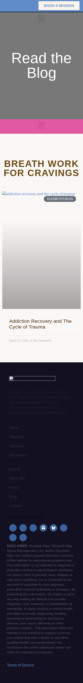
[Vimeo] (23, 537)
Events (15, 469)
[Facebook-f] (13, 528)
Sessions (16, 446)
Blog (13, 497)
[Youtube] (63, 528)
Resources (18, 455)
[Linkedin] (33, 528)
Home (14, 428)
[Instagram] (23, 528)
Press (14, 487)
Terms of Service (20, 665)
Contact (15, 506)
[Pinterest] (13, 537)
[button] (28, 5)
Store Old (17, 478)
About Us (16, 437)
